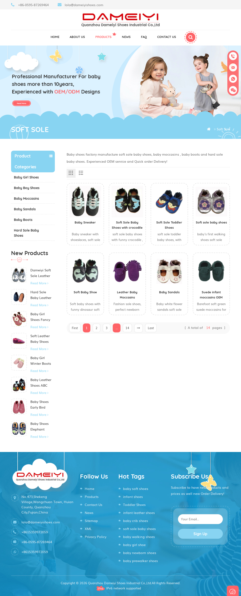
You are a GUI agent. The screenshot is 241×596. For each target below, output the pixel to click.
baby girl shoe (134, 544)
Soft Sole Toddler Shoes (169, 224)
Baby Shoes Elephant (39, 426)
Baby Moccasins (26, 198)
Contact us (166, 37)
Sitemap (91, 520)
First (75, 328)
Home (55, 37)
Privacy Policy (95, 536)
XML (88, 528)
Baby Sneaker (85, 222)
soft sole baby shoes (139, 528)
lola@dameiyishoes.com (84, 4)
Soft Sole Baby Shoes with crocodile (127, 224)
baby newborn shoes (139, 552)
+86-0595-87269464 (33, 4)
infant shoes (133, 496)
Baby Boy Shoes (27, 188)
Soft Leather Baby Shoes (40, 338)
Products (103, 37)
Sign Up (200, 533)
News (126, 37)
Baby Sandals (25, 209)
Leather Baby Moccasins (127, 294)
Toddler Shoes (134, 504)
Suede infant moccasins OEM (211, 294)
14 (127, 328)
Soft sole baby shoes (211, 222)
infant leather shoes (139, 512)
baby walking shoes (139, 536)
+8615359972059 (34, 532)
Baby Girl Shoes (26, 177)
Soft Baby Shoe (85, 292)
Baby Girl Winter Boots (40, 360)
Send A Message (233, 591)
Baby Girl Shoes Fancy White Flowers (41, 316)
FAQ (144, 37)
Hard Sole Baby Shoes (26, 233)
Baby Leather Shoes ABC (40, 382)
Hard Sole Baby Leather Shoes (40, 295)
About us (77, 37)
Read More (38, 283)
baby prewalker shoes (140, 560)
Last (151, 328)
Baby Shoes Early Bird (39, 404)
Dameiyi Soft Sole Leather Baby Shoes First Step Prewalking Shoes (40, 273)
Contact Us (93, 504)
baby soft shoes (135, 488)
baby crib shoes (135, 520)
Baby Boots (23, 220)
